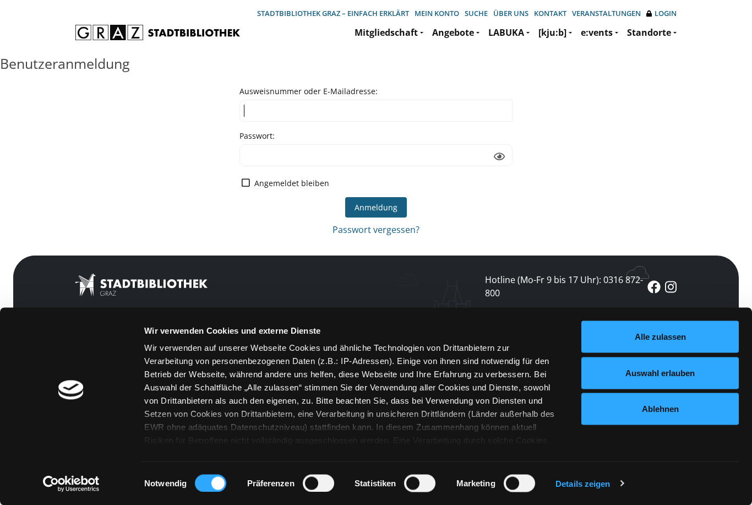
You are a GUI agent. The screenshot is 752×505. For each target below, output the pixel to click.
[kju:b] (552, 32)
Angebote (453, 32)
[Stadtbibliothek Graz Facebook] (654, 286)
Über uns (510, 13)
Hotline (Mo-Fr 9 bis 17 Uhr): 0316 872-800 (564, 286)
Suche (476, 13)
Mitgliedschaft (386, 32)
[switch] (318, 483)
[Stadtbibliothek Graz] (157, 32)
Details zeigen (582, 483)
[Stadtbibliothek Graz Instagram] (671, 286)
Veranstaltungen (606, 13)
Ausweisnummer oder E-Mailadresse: (308, 91)
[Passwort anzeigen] (499, 156)
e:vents (597, 32)
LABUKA (506, 32)
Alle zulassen (660, 336)
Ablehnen (660, 409)
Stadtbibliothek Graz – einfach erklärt (333, 13)
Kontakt (550, 13)
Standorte (649, 32)
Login (666, 13)
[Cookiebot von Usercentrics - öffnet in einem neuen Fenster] (71, 483)
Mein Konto (437, 13)
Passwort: (257, 136)
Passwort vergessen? (376, 230)
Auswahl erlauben (660, 372)
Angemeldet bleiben (291, 183)
